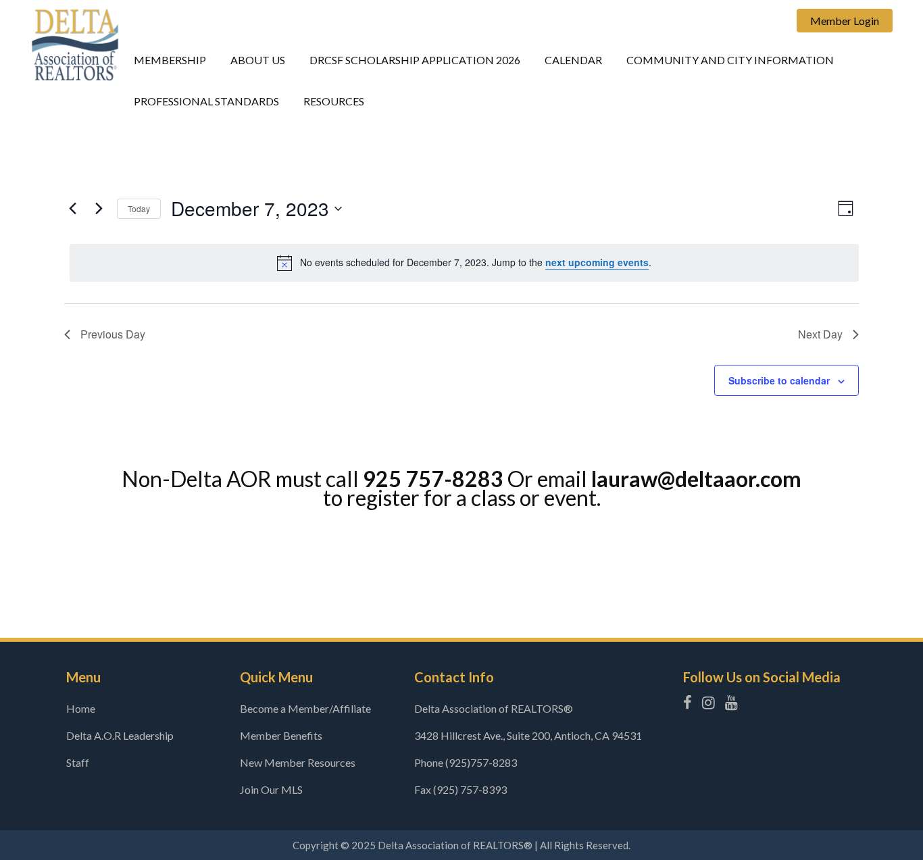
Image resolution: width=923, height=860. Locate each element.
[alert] (464, 263)
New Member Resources (297, 762)
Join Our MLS (271, 789)
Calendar (573, 59)
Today (139, 208)
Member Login (844, 20)
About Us (257, 59)
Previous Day (112, 334)
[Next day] (99, 209)
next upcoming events (597, 262)
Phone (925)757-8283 (465, 762)
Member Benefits (281, 735)
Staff (77, 762)
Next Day (820, 334)
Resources (333, 101)
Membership (170, 59)
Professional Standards (206, 101)
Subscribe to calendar (779, 380)
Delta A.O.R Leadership (120, 735)
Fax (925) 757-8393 (460, 789)
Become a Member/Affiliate (305, 708)
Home (80, 708)
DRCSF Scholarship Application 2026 (414, 59)
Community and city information (730, 59)
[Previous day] (72, 209)
